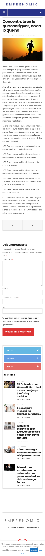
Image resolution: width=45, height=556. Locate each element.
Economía (20, 405)
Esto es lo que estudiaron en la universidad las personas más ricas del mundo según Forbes (28, 475)
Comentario (7, 259)
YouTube (9, 366)
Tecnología (21, 446)
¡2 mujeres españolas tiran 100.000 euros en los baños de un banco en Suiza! (28, 431)
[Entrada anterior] (12, 225)
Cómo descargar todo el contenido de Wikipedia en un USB (29, 452)
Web (3, 307)
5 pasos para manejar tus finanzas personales (29, 410)
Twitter (9, 350)
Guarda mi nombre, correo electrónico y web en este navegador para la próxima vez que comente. (20, 321)
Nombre (5, 288)
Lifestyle (31, 35)
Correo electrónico (10, 298)
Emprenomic (22, 4)
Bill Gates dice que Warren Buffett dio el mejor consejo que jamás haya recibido (29, 390)
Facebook (10, 358)
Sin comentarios (23, 399)
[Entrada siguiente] (32, 225)
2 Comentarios (22, 441)
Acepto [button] (34, 550)
